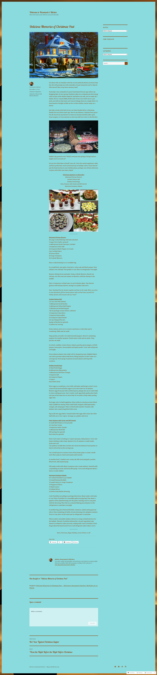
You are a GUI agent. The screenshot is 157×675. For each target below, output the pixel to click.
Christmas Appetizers (35, 91)
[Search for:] (114, 63)
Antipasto (32, 94)
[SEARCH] (126, 63)
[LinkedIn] (118, 666)
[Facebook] (115, 666)
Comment (92, 623)
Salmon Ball (38, 94)
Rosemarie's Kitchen (35, 87)
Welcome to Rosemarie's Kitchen (43, 12)
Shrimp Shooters (33, 95)
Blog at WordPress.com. (53, 667)
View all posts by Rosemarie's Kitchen (65, 564)
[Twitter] (122, 666)
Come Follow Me (108, 39)
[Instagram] (125, 666)
